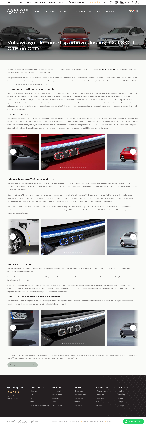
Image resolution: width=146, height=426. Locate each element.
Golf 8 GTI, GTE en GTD (110, 69)
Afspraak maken (102, 391)
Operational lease (80, 395)
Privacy (85, 421)
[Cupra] (137, 2)
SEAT (31, 398)
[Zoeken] (137, 11)
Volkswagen (34, 391)
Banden (99, 405)
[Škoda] (127, 2)
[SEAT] (122, 2)
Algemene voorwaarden (59, 421)
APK (97, 402)
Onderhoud (100, 395)
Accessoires (100, 398)
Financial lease (79, 398)
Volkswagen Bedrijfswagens (39, 405)
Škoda (32, 402)
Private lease (78, 391)
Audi (31, 395)
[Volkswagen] (112, 2)
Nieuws (121, 398)
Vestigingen (122, 391)
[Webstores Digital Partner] (17, 11)
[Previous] (13, 152)
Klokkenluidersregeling (97, 421)
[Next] (133, 152)
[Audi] (117, 2)
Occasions (55, 398)
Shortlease (77, 402)
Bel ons (109, 421)
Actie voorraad (57, 405)
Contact (121, 405)
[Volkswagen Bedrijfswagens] (132, 2)
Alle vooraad (56, 391)
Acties (120, 402)
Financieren (78, 405)
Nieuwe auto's (57, 395)
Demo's (54, 402)
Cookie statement (74, 421)
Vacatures (121, 395)
